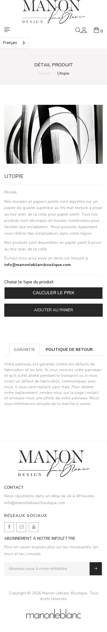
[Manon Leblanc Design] (53, 463)
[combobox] (14, 42)
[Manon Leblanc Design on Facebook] (9, 527)
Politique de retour (69, 349)
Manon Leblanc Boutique (64, 593)
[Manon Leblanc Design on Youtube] (34, 527)
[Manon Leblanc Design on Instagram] (21, 527)
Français (10, 42)
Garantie (24, 349)
